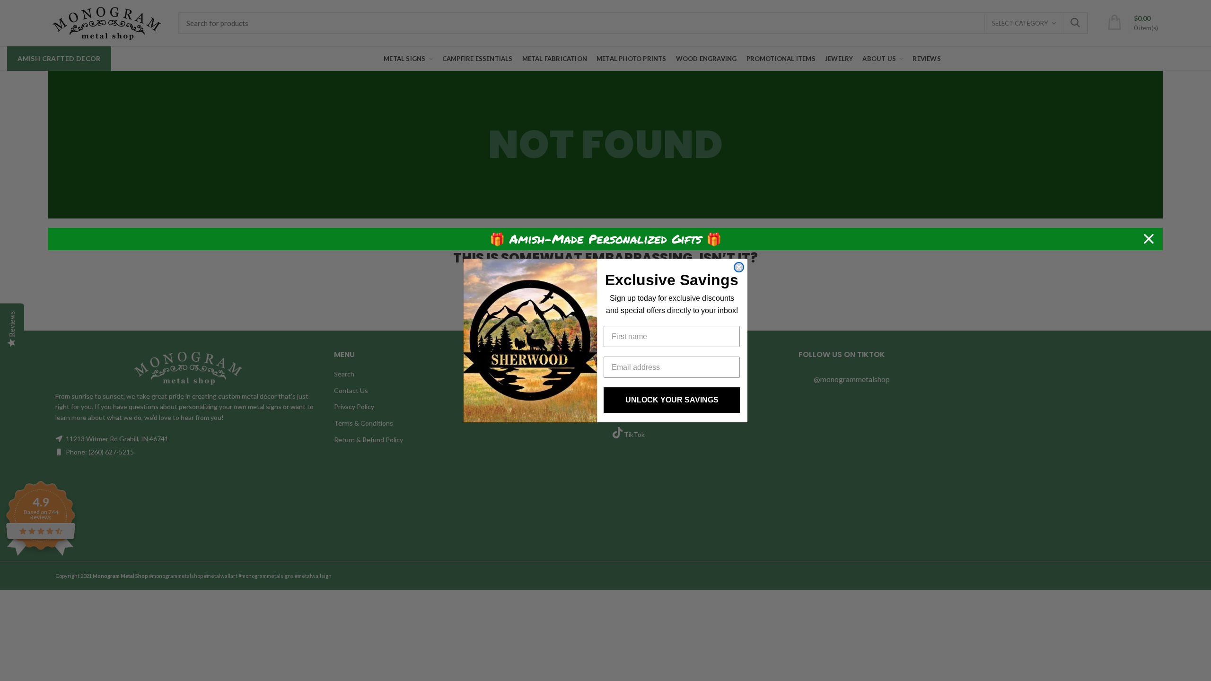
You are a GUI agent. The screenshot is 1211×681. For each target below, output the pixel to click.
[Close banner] (1149, 239)
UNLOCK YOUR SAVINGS (672, 400)
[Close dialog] (739, 267)
